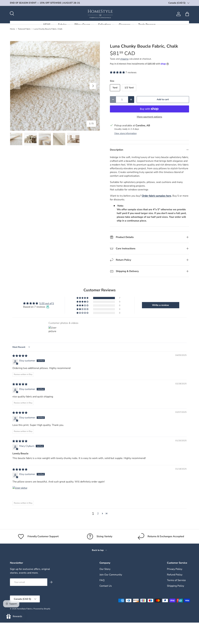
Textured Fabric (24, 29)
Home (12, 29)
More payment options (149, 117)
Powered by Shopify (41, 608)
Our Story (105, 569)
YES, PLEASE (164, 319)
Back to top (98, 550)
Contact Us (106, 586)
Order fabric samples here (156, 196)
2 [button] (98, 513)
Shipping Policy (175, 586)
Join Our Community (111, 574)
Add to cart (163, 99)
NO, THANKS (164, 329)
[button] (187, 14)
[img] (19, 356)
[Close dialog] (195, 282)
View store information (125, 133)
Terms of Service (176, 580)
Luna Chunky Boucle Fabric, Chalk (48, 29)
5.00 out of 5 (46, 303)
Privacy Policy (174, 569)
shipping (124, 58)
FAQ (102, 580)
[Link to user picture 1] (19, 493)
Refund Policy (174, 574)
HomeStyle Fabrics (24, 608)
